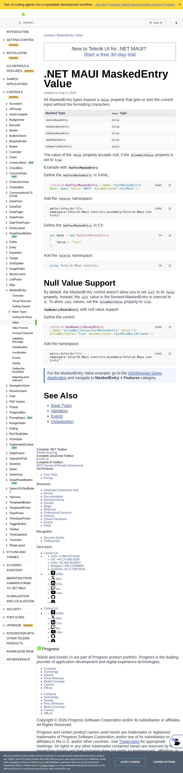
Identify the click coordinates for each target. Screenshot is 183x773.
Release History (54, 499)
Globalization (19, 347)
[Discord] (53, 602)
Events (16, 357)
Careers (49, 684)
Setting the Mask (22, 317)
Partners (49, 515)
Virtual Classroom (55, 519)
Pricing (48, 477)
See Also (61, 395)
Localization (19, 352)
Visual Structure (21, 300)
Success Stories (54, 537)
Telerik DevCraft (47, 452)
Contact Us (51, 553)
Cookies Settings (164, 762)
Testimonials (52, 540)
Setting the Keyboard (18, 370)
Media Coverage (54, 681)
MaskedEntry (65, 35)
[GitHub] (53, 598)
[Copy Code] (170, 185)
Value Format (20, 327)
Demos (48, 493)
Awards (48, 675)
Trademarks (129, 741)
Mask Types (61, 405)
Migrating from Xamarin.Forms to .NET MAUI (19, 583)
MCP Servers (45, 465)
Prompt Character (22, 333)
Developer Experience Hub (61, 490)
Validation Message (17, 340)
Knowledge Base (20, 651)
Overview (18, 295)
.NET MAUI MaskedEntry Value (106, 79)
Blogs (47, 506)
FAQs (47, 525)
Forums (48, 502)
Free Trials (50, 474)
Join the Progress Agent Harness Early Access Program (135, 4)
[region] (91, 762)
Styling (16, 363)
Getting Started (21, 306)
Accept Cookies (130, 762)
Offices (48, 687)
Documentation (53, 496)
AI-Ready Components (68, 465)
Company (50, 668)
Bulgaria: (67, 565)
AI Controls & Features (18, 68)
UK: (65, 559)
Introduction (18, 31)
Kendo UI (43, 459)
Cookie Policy (47, 765)
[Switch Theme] (176, 23)
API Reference (18, 659)
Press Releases (54, 678)
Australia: (68, 569)
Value (15, 322)
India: (66, 562)
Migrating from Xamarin (20, 379)
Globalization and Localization (20, 599)
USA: (65, 556)
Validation (59, 411)
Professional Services (57, 512)
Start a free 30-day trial (110, 54)
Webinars (50, 509)
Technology (51, 671)
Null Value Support (79, 282)
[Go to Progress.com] (48, 650)
